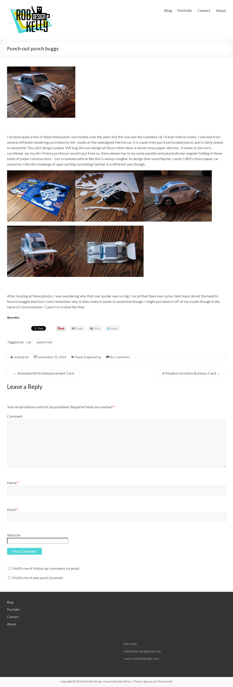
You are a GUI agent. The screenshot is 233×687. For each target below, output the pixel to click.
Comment (15, 416)
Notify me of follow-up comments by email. (46, 568)
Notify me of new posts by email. (37, 577)
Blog (168, 10)
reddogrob (21, 357)
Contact (204, 10)
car (28, 342)
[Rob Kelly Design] (31, 5)
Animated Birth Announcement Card (43, 373)
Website (13, 535)
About (221, 10)
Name (13, 482)
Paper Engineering (88, 357)
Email (12, 509)
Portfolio (184, 10)
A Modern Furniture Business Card (191, 373)
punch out (44, 342)
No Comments (120, 357)
